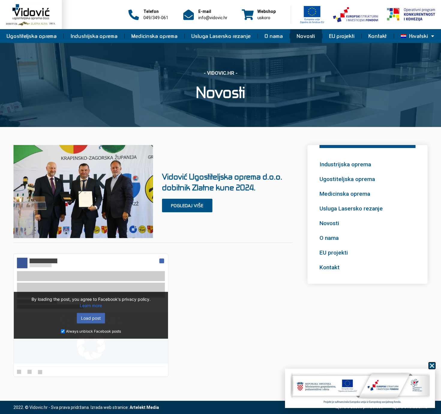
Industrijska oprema (94, 36)
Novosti (306, 36)
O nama (274, 36)
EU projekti (342, 36)
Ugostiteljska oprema (32, 36)
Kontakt (377, 36)
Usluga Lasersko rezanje (221, 36)
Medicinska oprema (154, 36)
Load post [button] (91, 318)
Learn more (91, 305)
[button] (432, 366)
